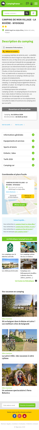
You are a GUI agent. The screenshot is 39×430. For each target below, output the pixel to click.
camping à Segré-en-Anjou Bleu (25, 224)
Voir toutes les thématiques (24, 281)
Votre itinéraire (11, 192)
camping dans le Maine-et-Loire (25, 227)
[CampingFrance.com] (19, 3)
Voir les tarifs (6, 125)
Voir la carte (19, 125)
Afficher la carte (19, 205)
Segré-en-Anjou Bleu (18, 189)
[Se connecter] (32, 3)
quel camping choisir (20, 232)
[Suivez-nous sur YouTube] (24, 416)
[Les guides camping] (28, 3)
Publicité (29, 424)
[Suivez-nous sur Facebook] (14, 416)
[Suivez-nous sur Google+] (20, 416)
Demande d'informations (14, 47)
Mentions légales (6, 424)
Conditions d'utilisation (19, 424)
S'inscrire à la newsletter (27, 405)
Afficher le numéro (27, 196)
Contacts (35, 424)
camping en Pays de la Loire (24, 229)
